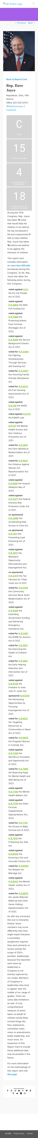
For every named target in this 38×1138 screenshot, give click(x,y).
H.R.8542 (13, 881)
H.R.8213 (23, 386)
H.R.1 (25, 289)
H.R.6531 (23, 718)
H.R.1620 (23, 460)
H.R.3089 (13, 518)
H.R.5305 (13, 610)
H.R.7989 (13, 317)
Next (30, 23)
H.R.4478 (13, 576)
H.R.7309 (13, 753)
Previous (21, 23)
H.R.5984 (13, 305)
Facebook (11, 110)
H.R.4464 (23, 351)
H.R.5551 (23, 645)
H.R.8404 (23, 866)
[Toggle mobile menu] (34, 3)
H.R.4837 (23, 371)
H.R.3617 (13, 553)
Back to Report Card (16, 79)
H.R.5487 (23, 633)
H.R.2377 (13, 499)
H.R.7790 (13, 803)
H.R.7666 (23, 769)
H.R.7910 (13, 838)
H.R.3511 (12, 534)
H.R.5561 (23, 661)
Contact (30, 1133)
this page (12, 1074)
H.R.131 (27, 414)
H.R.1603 (23, 445)
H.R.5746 (13, 684)
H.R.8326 (13, 854)
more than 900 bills (20, 265)
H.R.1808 (13, 483)
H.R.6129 (24, 695)
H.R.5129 (23, 588)
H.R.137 (12, 426)
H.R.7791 (23, 823)
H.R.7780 (13, 791)
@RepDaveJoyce (14, 106)
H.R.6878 (23, 737)
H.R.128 (12, 405)
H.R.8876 (23, 893)
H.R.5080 (13, 339)
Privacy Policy (19, 1133)
